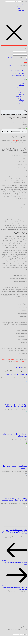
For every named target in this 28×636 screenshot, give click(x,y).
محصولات (21, 4)
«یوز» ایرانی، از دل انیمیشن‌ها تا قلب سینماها (15, 435)
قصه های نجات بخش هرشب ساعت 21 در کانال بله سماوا (16, 405)
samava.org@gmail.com (18, 75)
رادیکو (19, 92)
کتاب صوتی (21, 68)
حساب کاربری (17, 6)
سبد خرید (19, 8)
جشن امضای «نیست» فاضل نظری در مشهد (14, 467)
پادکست (19, 90)
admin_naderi (14, 122)
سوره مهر (15, 140)
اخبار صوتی (18, 96)
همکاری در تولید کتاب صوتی (17, 70)
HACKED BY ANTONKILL (16, 374)
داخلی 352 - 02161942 (18, 73)
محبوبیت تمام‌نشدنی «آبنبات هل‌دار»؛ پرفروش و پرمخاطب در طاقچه (14, 531)
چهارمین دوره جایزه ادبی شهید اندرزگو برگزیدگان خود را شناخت (14, 499)
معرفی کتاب (19, 367)
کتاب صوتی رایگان (17, 88)
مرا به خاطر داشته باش (20, 57)
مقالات (19, 98)
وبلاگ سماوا (21, 10)
